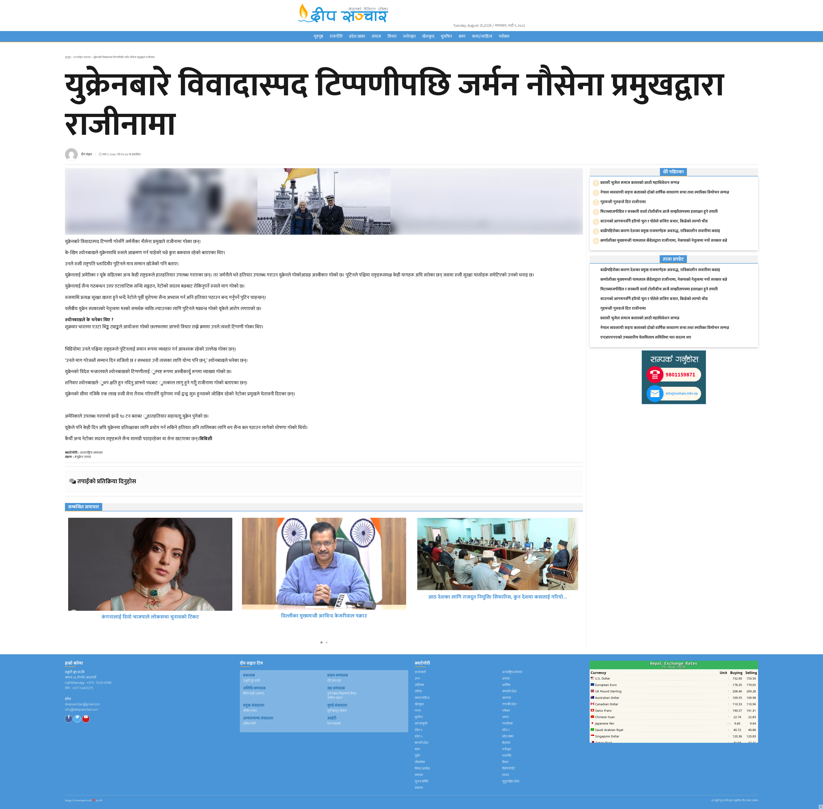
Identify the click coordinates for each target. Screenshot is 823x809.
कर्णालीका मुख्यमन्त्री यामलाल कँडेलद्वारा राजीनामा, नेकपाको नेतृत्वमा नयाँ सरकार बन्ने (663, 240)
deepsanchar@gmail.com (82, 704)
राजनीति (336, 36)
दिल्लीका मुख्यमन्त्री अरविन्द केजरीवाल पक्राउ (150, 616)
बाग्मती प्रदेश (421, 743)
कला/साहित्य (482, 36)
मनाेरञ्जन (409, 36)
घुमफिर (446, 36)
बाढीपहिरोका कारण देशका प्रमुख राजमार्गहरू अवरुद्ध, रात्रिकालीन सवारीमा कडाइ (660, 231)
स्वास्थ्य (419, 788)
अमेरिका (419, 685)
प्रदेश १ (418, 730)
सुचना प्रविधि (421, 781)
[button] (321, 642)
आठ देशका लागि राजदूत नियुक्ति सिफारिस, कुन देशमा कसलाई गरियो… (324, 597)
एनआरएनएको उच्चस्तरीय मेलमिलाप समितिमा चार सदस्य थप (645, 337)
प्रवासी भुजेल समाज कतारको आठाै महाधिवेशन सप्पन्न (639, 182)
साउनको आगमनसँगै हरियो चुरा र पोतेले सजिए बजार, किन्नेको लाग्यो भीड (654, 221)
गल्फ (418, 711)
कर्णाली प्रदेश (509, 691)
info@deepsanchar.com (81, 710)
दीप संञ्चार (86, 154)
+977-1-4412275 (82, 688)
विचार (392, 36)
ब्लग (462, 36)
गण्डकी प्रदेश (509, 704)
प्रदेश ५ (419, 736)
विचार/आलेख (422, 768)
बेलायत (506, 743)
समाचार (419, 775)
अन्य (417, 678)
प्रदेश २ (506, 730)
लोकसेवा (420, 762)
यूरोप (417, 756)
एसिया (418, 691)
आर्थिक (506, 685)
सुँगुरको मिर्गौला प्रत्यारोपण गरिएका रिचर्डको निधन (497, 628)
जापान (505, 717)
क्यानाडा (506, 698)
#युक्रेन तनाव (82, 457)
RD (100, 800)
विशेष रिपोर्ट (508, 768)
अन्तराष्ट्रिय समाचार (82, 57)
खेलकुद (428, 36)
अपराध (506, 678)
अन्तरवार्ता (420, 672)
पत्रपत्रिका (507, 723)
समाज (376, 36)
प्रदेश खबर (357, 36)
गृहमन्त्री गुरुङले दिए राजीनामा (623, 202)
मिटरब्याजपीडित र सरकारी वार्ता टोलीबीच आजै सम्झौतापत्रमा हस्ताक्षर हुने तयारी (659, 211)
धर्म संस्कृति (421, 723)
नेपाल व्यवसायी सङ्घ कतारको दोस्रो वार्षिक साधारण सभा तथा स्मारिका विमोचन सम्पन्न (664, 192)
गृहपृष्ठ (318, 36)
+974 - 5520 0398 (99, 683)
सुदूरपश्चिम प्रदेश (510, 781)
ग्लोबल (504, 36)
